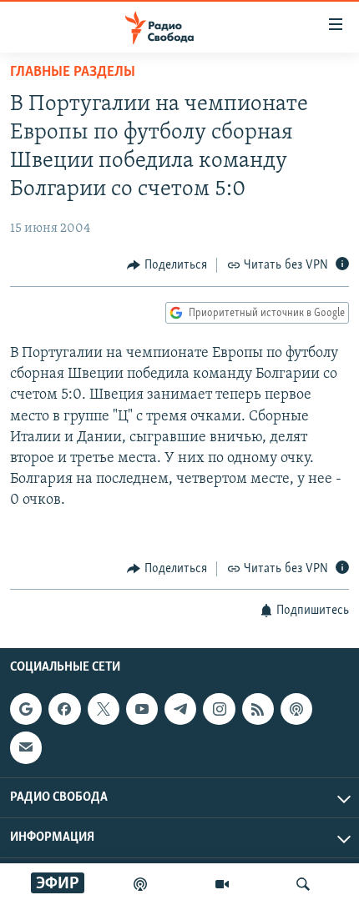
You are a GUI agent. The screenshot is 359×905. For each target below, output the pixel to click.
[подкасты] (140, 884)
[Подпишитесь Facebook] (64, 709)
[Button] (167, 265)
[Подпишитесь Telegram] (180, 709)
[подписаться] (26, 748)
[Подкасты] (296, 709)
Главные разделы (72, 72)
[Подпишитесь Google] (26, 709)
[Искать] (303, 884)
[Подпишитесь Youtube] (142, 709)
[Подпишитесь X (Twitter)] (103, 709)
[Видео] (222, 884)
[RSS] (258, 709)
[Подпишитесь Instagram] (219, 709)
